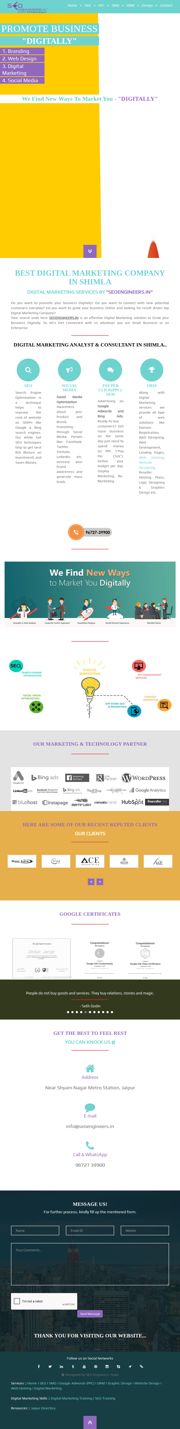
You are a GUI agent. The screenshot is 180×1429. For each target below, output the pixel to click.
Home (72, 5)
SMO (115, 5)
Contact (166, 5)
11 (112, 1012)
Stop (167, 1011)
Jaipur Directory (43, 1408)
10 (107, 1012)
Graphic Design (120, 1383)
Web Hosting (151, 457)
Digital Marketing (48, 1388)
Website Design (147, 1383)
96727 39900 (90, 1165)
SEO (88, 5)
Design (147, 5)
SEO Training (105, 1398)
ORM (130, 5)
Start (163, 1011)
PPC (101, 5)
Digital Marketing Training (71, 1398)
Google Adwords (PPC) (76, 1383)
